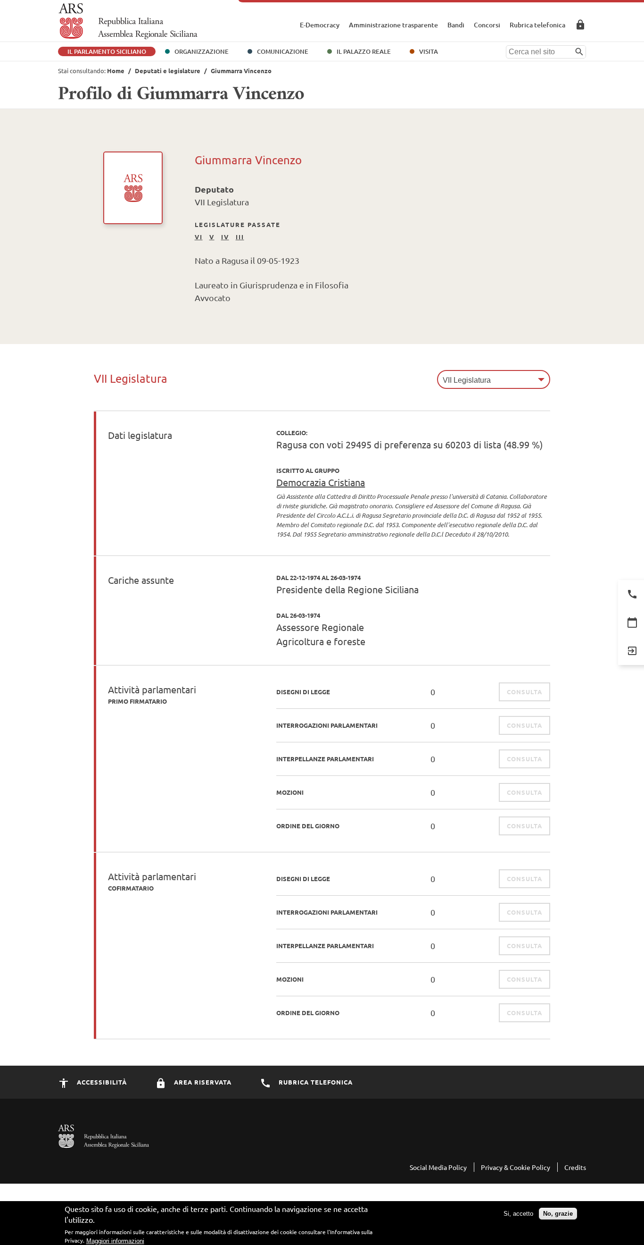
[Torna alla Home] (128, 21)
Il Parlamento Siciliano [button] (106, 51)
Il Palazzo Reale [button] (364, 51)
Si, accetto (518, 1213)
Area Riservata (580, 24)
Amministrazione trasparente (393, 24)
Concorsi (487, 24)
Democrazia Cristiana (320, 482)
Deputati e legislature (167, 71)
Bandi (455, 24)
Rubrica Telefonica (315, 1082)
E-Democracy (319, 24)
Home (115, 71)
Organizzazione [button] (201, 51)
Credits (575, 1167)
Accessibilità (101, 1082)
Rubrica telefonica (537, 24)
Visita (428, 51)
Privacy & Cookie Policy (515, 1167)
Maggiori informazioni (115, 1240)
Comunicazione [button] (282, 51)
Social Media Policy (438, 1167)
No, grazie (558, 1213)
